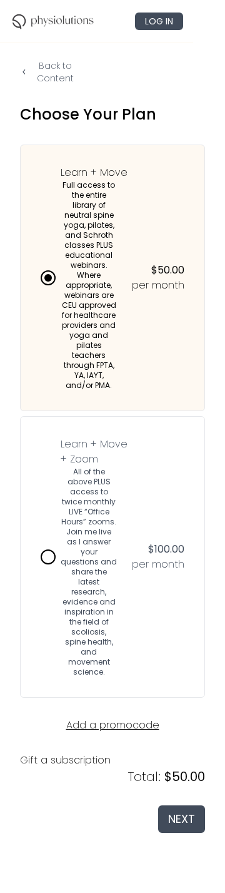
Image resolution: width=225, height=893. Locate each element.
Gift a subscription (65, 760)
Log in (159, 21)
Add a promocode (112, 725)
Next (181, 819)
